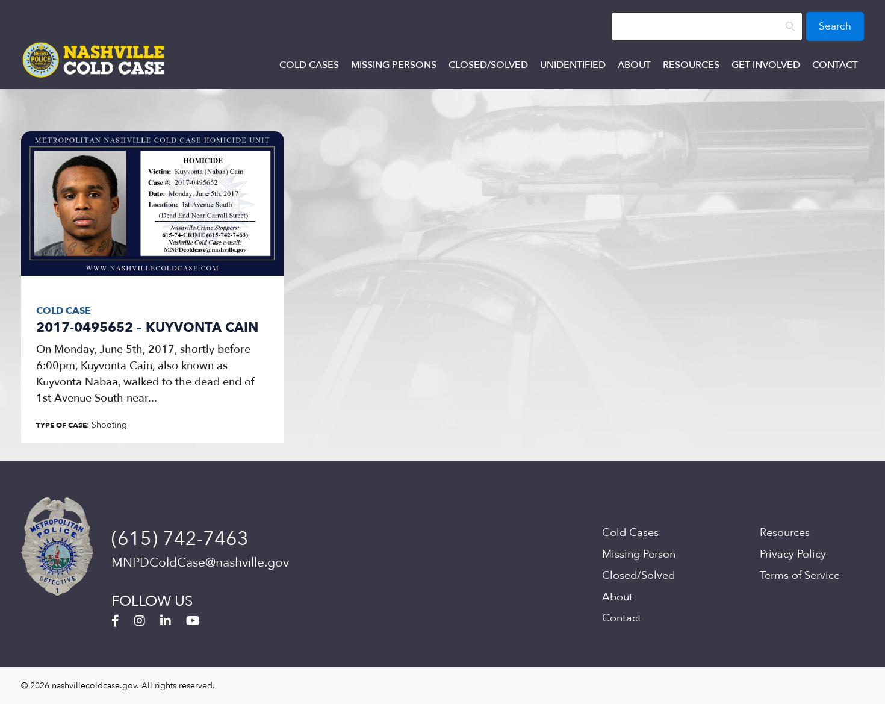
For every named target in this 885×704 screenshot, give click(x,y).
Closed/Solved (488, 65)
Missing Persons (393, 65)
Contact (835, 65)
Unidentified (573, 65)
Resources (691, 65)
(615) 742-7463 (180, 539)
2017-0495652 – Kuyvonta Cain (147, 328)
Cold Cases (309, 65)
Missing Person (638, 554)
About (634, 65)
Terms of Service (800, 575)
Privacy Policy (793, 554)
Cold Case (63, 310)
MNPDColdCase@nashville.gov (200, 563)
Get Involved (765, 65)
